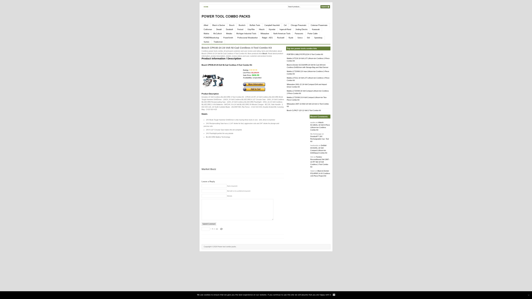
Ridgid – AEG (267, 38)
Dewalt (219, 29)
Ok (334, 295)
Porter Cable (313, 34)
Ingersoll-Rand (285, 29)
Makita (206, 34)
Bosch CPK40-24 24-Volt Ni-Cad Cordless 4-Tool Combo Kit (227, 65)
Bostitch (242, 25)
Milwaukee (265, 34)
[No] (528, 295)
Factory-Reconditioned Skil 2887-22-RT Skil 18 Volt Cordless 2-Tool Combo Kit (319, 162)
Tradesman (218, 42)
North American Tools (282, 34)
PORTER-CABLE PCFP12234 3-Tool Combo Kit (305, 54)
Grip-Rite (251, 29)
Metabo (229, 34)
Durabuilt (229, 29)
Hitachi (261, 29)
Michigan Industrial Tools (246, 34)
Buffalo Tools (255, 25)
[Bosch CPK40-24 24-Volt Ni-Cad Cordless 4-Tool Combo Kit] (213, 90)
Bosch (231, 25)
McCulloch (217, 34)
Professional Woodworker (247, 38)
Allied (206, 25)
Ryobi (291, 38)
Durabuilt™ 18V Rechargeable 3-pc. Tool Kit (319, 139)
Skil (308, 38)
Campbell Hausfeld (272, 25)
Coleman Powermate (319, 25)
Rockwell (280, 38)
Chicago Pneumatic (298, 25)
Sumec (206, 42)
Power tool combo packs (226, 16)
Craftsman (208, 29)
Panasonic (299, 34)
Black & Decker (218, 25)
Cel (285, 25)
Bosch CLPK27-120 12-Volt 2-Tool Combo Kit (304, 110)
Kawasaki (316, 29)
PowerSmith (228, 38)
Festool (240, 29)
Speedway (318, 38)
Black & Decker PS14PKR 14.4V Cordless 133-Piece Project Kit (320, 173)
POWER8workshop (211, 38)
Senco (300, 38)
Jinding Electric (301, 29)
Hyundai (272, 29)
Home (206, 7)
